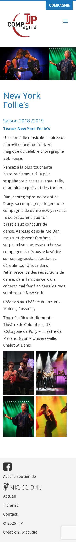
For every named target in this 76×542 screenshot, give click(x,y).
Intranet (10, 505)
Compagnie (59, 5)
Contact (10, 514)
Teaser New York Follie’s (26, 128)
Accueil (9, 496)
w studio (29, 532)
